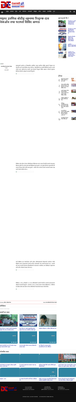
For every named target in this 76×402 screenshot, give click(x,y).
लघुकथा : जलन (3, 378)
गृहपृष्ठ (7, 11)
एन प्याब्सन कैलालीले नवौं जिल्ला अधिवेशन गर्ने (28, 379)
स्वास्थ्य (44, 11)
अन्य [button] (54, 11)
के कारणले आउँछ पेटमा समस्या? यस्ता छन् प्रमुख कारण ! (27, 365)
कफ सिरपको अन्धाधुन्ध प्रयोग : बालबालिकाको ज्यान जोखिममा (45, 345)
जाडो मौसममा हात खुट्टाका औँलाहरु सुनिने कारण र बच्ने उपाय (8, 365)
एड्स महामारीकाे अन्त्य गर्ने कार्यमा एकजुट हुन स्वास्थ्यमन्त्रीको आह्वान (8, 345)
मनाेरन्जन (24, 11)
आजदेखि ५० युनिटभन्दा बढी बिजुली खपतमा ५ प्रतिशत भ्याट (72, 45)
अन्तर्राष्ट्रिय (49, 11)
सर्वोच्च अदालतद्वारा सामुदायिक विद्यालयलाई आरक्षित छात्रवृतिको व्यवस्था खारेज (47, 379)
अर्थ (20, 11)
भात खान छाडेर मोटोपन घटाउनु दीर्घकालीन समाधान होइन (27, 345)
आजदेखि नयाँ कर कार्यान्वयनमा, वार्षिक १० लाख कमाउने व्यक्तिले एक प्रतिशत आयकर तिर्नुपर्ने (71, 54)
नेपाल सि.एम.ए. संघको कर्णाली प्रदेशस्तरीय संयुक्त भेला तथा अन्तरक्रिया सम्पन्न (8, 329)
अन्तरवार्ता (30, 11)
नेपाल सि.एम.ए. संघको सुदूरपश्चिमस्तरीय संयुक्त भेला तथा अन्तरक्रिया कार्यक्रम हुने (27, 329)
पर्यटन (39, 11)
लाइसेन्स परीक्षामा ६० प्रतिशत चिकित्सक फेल (47, 328)
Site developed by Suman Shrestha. (46, 396)
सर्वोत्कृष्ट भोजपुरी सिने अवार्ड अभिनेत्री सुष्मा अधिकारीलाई (47, 365)
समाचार (11, 11)
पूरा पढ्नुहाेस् (9, 320)
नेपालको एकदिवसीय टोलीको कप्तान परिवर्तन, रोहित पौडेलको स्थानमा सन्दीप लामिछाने (71, 38)
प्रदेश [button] (16, 11)
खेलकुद (35, 11)
